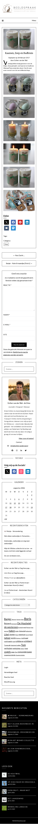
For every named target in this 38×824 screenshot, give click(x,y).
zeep (13, 652)
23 (32, 507)
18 (10, 507)
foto (32, 627)
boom (22, 619)
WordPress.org (9, 682)
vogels (7, 651)
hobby (17, 631)
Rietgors (18, 638)
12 (15, 503)
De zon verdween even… (12, 556)
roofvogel (24, 638)
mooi (31, 635)
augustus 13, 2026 (13, 751)
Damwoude (14, 623)
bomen (19, 619)
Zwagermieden (20, 655)
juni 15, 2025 (11, 809)
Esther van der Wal (20, 60)
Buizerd (7, 623)
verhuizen (8, 648)
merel (27, 634)
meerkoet (22, 635)
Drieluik (20, 627)
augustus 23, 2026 (13, 718)
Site (5, 334)
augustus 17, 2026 (13, 734)
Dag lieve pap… (25, 568)
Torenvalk (7, 645)
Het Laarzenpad (16, 798)
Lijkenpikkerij (20, 578)
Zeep (6, 244)
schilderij (28, 641)
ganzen (6, 631)
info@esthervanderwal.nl (19, 446)
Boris (27, 619)
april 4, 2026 (11, 792)
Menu (34, 20)
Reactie (7, 285)
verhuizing (16, 648)
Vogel (26, 648)
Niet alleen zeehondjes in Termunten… (17, 536)
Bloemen (14, 619)
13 (19, 503)
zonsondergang (25, 652)
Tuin (23, 644)
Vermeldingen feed (10, 672)
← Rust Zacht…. (19, 255)
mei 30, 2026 (11, 776)
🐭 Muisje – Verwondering (13, 531)
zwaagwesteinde (9, 655)
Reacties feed (9, 677)
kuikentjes (29, 631)
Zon (16, 652)
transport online (16, 645)
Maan (16, 634)
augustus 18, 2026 (13, 726)
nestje (13, 638)
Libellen (12, 635)
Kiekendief (22, 631)
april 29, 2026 (11, 784)
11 (10, 503)
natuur (7, 638)
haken (12, 630)
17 (6, 507)
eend (24, 627)
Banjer (7, 619)
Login (6, 667)
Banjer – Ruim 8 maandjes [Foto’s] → (19, 263)
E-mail (6, 325)
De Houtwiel (24, 623)
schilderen (19, 641)
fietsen (29, 627)
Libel (6, 634)
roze (13, 641)
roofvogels (8, 641)
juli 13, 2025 (11, 801)
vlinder (22, 648)
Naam (6, 315)
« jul (5, 519)
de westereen (11, 627)
